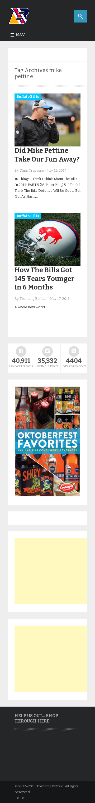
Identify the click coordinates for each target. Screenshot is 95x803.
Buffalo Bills (28, 97)
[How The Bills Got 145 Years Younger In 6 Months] (47, 264)
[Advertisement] (54, 571)
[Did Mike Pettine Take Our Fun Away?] (47, 145)
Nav (20, 35)
